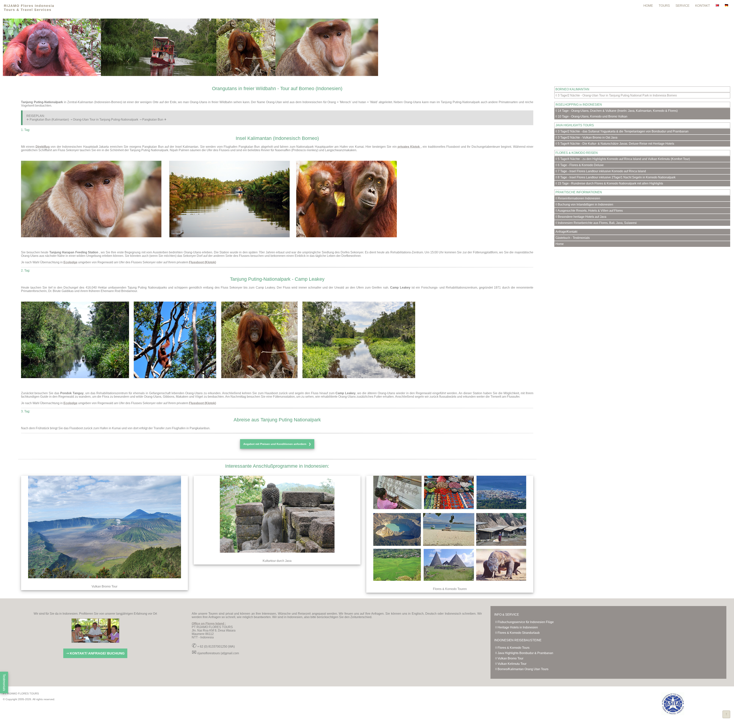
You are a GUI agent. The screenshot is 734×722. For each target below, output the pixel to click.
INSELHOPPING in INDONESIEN (578, 104)
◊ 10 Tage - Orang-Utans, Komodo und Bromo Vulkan (591, 116)
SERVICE (682, 5)
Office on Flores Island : (209, 623)
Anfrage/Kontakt (566, 231)
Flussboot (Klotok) (202, 262)
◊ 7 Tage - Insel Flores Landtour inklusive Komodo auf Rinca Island (600, 171)
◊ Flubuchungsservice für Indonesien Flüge (524, 622)
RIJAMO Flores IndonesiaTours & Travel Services (29, 8)
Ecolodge (70, 262)
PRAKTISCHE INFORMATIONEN (578, 192)
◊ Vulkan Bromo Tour (509, 658)
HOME (648, 5)
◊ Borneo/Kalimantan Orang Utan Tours (521, 669)
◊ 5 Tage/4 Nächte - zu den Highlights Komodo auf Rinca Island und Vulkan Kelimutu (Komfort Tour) (622, 159)
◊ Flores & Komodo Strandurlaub (517, 632)
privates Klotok (409, 146)
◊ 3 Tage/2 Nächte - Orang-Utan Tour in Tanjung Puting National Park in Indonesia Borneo (616, 95)
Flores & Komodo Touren (450, 589)
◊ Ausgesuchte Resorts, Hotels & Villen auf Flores (589, 210)
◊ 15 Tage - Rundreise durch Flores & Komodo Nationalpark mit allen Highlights (609, 183)
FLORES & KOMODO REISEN (576, 152)
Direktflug (43, 146)
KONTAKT (702, 5)
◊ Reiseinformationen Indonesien (577, 198)
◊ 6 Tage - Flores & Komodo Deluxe (579, 165)
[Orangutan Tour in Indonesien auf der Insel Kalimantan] (726, 6)
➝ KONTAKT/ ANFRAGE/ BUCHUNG (95, 653)
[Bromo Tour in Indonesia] (104, 581)
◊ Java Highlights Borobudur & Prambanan (524, 653)
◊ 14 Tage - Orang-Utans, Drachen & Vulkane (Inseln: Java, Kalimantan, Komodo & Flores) (616, 110)
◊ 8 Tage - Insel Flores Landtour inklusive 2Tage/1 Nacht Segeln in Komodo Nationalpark (615, 177)
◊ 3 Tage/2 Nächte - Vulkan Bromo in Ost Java (586, 137)
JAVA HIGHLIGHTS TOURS (574, 125)
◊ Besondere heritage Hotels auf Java (580, 216)
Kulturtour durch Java (277, 560)
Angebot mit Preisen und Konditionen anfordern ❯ (277, 443)
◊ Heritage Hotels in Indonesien (516, 627)
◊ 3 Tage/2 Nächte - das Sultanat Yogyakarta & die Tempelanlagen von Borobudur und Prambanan (622, 131)
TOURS (664, 5)
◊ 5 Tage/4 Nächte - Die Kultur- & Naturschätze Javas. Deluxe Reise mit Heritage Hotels (614, 143)
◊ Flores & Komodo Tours (512, 647)
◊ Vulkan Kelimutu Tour (510, 663)
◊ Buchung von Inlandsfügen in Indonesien (584, 204)
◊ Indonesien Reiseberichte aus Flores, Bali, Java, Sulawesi (596, 222)
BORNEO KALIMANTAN (572, 89)
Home (559, 244)
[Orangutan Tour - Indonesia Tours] (717, 6)
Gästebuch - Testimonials (572, 237)
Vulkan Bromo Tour (104, 586)
